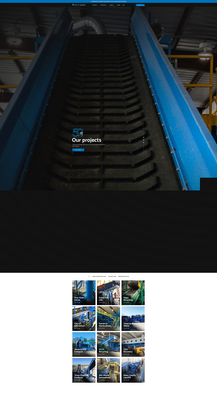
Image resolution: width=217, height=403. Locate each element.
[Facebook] (143, 142)
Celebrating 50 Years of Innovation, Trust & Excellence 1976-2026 (108, 1)
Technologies (103, 5)
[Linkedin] (143, 137)
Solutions (94, 5)
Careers (118, 5)
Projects (111, 5)
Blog (124, 5)
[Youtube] (143, 140)
